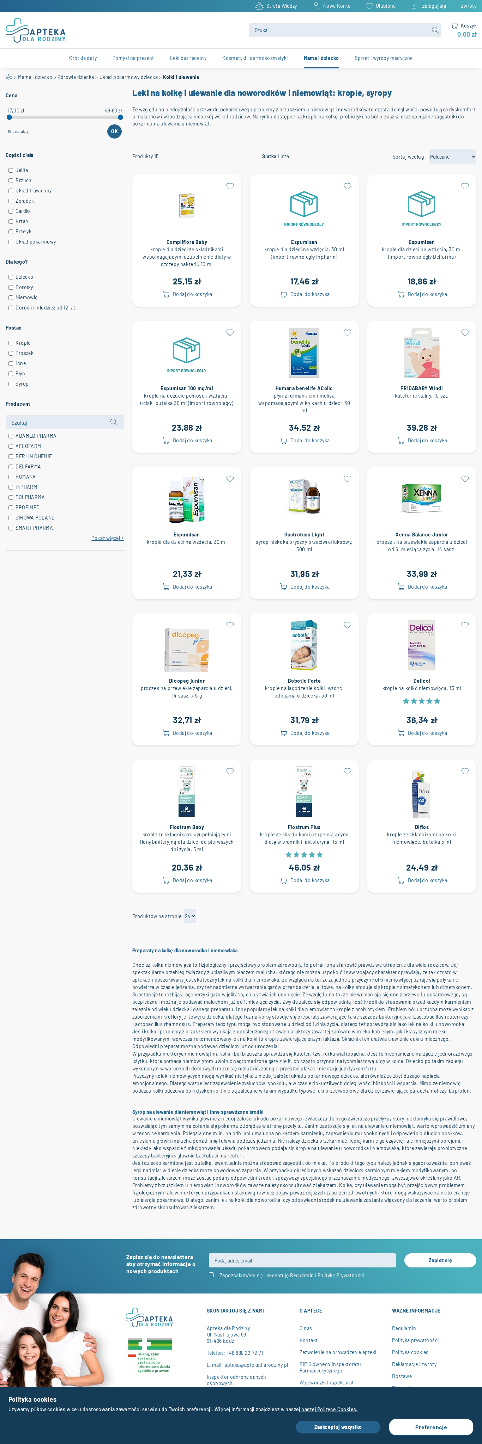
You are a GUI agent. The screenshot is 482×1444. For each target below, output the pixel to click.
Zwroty (468, 6)
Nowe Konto (337, 6)
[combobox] (345, 30)
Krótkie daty (83, 58)
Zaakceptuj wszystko (338, 1427)
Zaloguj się (434, 6)
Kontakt (309, 1340)
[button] (230, 185)
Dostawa (402, 1376)
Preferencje (431, 1427)
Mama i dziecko (35, 77)
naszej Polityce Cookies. (329, 1409)
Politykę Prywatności (341, 1275)
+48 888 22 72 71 (245, 1353)
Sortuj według (408, 157)
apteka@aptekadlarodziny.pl (256, 1365)
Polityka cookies (410, 1352)
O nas (306, 1328)
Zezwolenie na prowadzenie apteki (338, 1352)
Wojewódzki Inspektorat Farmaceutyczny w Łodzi (327, 1386)
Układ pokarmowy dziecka (129, 77)
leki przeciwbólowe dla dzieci (349, 1091)
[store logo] (123, 30)
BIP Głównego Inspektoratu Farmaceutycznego (330, 1367)
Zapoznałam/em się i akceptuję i (291, 1275)
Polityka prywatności (415, 1340)
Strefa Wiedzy (281, 6)
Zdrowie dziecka (76, 77)
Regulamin (302, 1275)
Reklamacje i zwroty (414, 1364)
